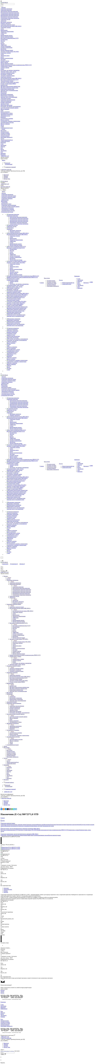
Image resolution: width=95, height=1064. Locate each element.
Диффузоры (30, 835)
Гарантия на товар (5, 1023)
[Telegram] (16, 809)
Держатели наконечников (20, 835)
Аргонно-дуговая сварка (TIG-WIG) (21, 641)
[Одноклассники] (3, 809)
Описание (6, 888)
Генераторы (12, 696)
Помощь (3, 1016)
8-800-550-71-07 (5, 156)
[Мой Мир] (6, 809)
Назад (9, 577)
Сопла (12, 835)
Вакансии (3, 1007)
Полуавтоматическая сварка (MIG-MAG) (22, 611)
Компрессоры (13, 686)
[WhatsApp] (12, 809)
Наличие (6, 892)
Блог (2, 1011)
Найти (2, 1054)
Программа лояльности (6, 1026)
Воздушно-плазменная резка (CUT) (21, 625)
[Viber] (10, 809)
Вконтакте (6, 174)
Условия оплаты (5, 1020)
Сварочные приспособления (17, 706)
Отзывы (6, 890)
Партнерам (3, 1006)
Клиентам (3, 1002)
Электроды (15, 600)
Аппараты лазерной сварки (16, 668)
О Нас (2, 1004)
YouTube (6, 177)
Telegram (6, 176)
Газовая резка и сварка (18, 659)
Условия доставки (5, 1022)
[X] (8, 809)
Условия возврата (5, 1024)
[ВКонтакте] (1, 809)
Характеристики (8, 889)
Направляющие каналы (42, 835)
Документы (3, 1015)
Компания (9, 767)
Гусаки (34, 835)
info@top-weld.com (6, 169)
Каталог (9, 578)
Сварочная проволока (18, 587)
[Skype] (14, 809)
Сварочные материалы (15, 582)
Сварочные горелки (6, 835)
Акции (2, 991)
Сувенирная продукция (48, 826)
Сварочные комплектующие (17, 607)
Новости (3, 1012)
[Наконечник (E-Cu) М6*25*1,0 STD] (10, 847)
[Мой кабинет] (1, 559)
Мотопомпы (47, 824)
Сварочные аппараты (15, 675)
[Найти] (2, 6)
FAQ (2, 1019)
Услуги (8, 761)
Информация (4, 1008)
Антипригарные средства (16, 739)
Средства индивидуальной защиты (18, 716)
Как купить (9, 750)
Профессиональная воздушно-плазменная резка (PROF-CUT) (52, 830)
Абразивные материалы (16, 726)
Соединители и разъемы (16, 732)
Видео (2, 1014)
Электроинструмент (61, 824)
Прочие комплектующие (54, 835)
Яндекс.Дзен (7, 178)
